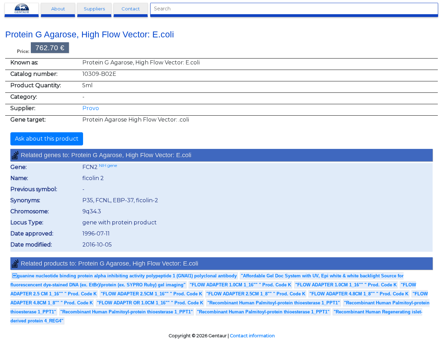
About (58, 8)
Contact (130, 8)
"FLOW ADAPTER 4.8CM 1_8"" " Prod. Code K (358, 293)
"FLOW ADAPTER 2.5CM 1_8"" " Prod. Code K (255, 293)
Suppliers (94, 8)
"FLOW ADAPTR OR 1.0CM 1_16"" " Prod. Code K (150, 302)
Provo (90, 108)
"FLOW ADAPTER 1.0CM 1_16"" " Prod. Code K (240, 284)
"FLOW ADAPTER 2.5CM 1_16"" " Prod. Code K (151, 293)
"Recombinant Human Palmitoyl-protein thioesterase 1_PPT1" (273, 302)
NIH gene (108, 165)
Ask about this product (47, 138)
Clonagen (22, 8)
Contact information (252, 335)
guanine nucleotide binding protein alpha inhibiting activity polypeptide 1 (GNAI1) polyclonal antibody (124, 275)
